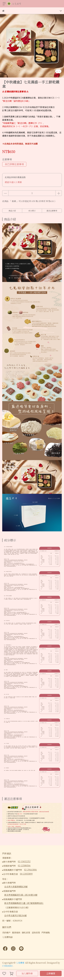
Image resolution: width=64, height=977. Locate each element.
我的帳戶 (6, 932)
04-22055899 (26, 873)
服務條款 (16, 932)
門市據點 (46, 932)
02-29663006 (30, 869)
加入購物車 (27, 973)
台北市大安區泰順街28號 (16, 886)
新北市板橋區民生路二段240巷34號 (20, 894)
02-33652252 (24, 861)
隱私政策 (26, 932)
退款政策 (36, 932)
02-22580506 (24, 865)
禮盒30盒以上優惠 (13, 182)
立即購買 (50, 973)
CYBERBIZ (7, 965)
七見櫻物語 (7, 937)
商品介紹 (12, 210)
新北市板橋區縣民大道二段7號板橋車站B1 (23, 903)
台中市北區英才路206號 (15, 915)
